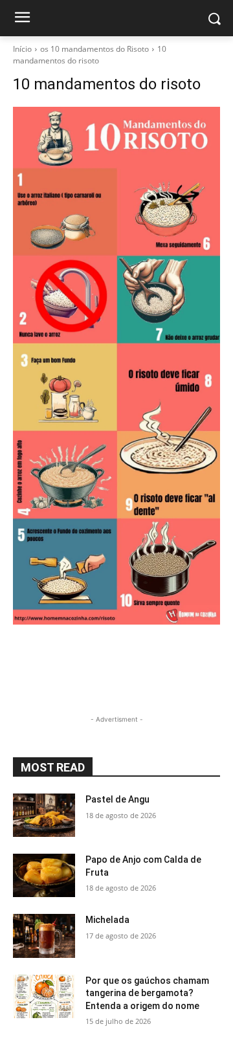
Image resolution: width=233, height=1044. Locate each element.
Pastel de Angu (117, 799)
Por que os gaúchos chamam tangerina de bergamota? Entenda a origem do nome (147, 993)
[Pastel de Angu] (44, 815)
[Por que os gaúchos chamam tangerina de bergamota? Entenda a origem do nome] (44, 996)
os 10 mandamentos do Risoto (94, 48)
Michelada (107, 920)
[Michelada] (44, 935)
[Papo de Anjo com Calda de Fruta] (44, 875)
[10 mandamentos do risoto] (116, 366)
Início (22, 48)
